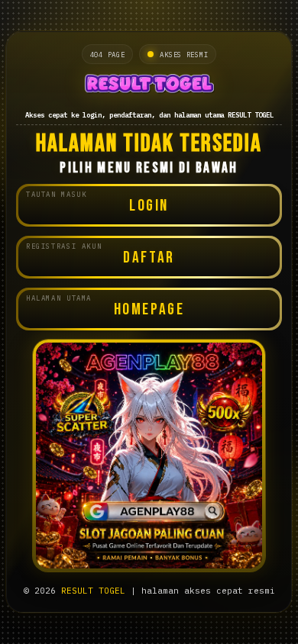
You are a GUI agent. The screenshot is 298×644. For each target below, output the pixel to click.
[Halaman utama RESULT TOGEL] (149, 85)
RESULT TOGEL (93, 590)
